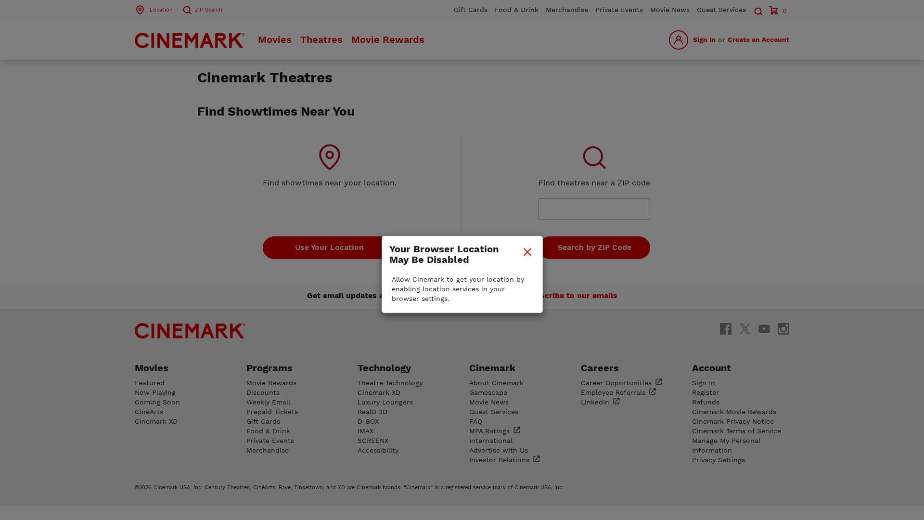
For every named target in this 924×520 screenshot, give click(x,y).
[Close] (527, 252)
